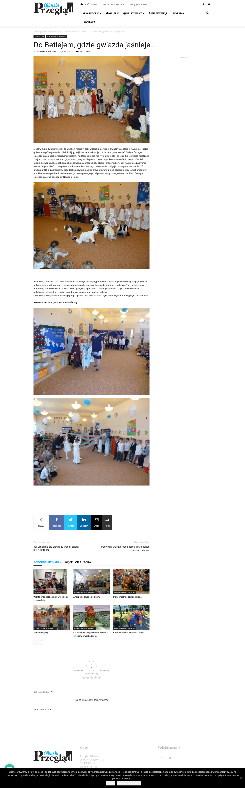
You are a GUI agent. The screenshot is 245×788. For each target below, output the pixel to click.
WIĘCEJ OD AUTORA (77, 562)
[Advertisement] (91, 494)
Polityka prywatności (129, 783)
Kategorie (92, 13)
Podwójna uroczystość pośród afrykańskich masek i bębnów (125, 548)
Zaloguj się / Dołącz (138, 4)
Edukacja (38, 592)
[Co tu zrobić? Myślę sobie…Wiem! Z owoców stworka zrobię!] (91, 617)
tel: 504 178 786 (88, 766)
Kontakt (89, 22)
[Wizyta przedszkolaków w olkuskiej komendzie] (52, 581)
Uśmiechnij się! (41, 632)
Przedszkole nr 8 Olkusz (76, 31)
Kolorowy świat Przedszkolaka (128, 632)
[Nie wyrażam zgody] (240, 777)
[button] (208, 13)
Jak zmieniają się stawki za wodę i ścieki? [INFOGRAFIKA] (56, 548)
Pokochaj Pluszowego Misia (127, 597)
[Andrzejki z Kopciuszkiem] (91, 581)
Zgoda (110, 783)
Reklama (178, 13)
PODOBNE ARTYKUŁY (47, 562)
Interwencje (159, 13)
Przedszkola (56, 31)
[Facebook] (203, 4)
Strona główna (40, 31)
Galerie (113, 13)
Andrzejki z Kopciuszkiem (86, 597)
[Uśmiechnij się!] (52, 617)
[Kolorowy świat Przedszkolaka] (131, 617)
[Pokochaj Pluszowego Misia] (131, 581)
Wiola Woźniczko (48, 51)
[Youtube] (209, 4)
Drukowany (134, 13)
